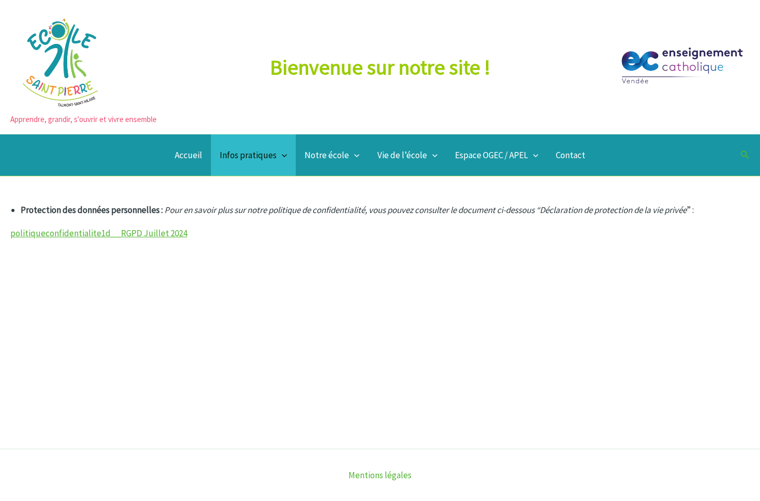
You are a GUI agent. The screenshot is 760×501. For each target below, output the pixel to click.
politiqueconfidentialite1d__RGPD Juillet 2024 (98, 233)
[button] (282, 155)
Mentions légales (380, 475)
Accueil (188, 155)
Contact (570, 155)
